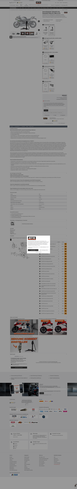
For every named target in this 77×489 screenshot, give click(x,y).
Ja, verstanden (33, 250)
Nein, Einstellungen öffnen (44, 250)
